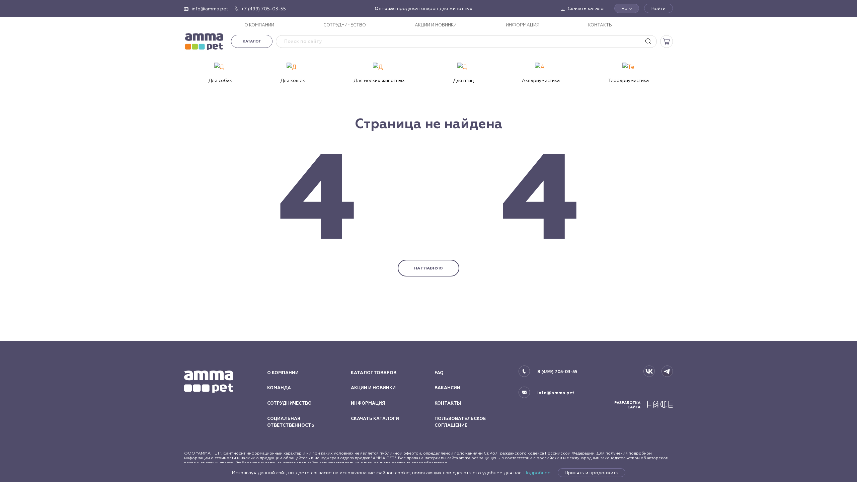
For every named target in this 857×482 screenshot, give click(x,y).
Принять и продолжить (591, 472)
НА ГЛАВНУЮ (428, 268)
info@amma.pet (555, 393)
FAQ (439, 373)
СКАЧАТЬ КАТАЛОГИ (375, 418)
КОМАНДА (279, 388)
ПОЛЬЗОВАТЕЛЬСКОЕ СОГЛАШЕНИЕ (460, 422)
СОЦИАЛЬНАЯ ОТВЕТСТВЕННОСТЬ (290, 422)
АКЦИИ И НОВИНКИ (436, 24)
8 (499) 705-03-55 (557, 372)
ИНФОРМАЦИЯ (522, 24)
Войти (658, 8)
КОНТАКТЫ (600, 24)
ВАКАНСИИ (447, 388)
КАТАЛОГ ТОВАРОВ (373, 373)
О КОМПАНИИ (259, 24)
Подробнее (537, 472)
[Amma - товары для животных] (204, 41)
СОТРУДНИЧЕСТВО (344, 24)
